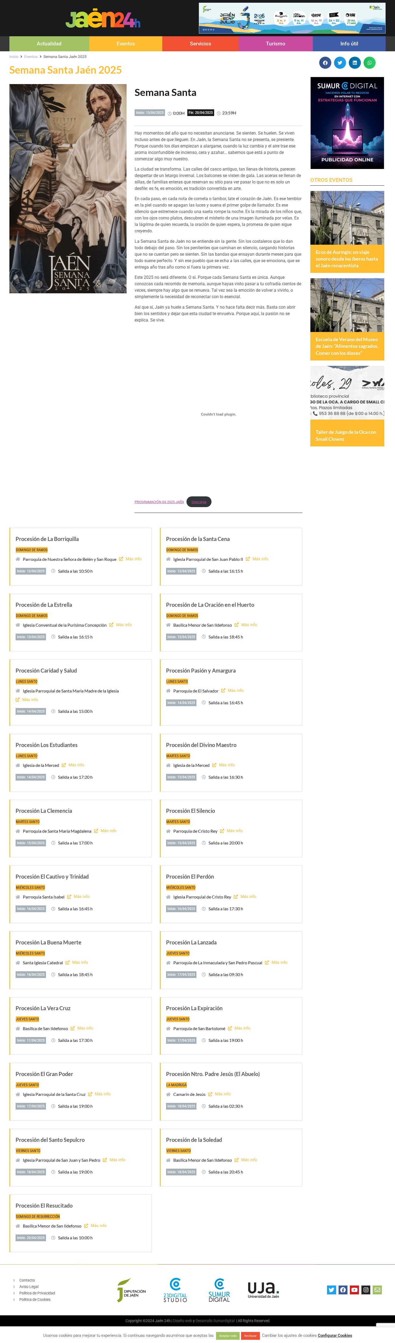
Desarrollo (204, 1321)
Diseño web (182, 1321)
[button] (325, 63)
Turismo (275, 44)
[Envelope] (377, 1290)
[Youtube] (354, 1290)
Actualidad (49, 44)
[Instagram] (366, 1290)
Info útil (349, 44)
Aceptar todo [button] (227, 1336)
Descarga (199, 502)
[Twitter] (331, 1290)
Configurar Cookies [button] (335, 1335)
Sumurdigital (224, 1321)
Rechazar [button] (250, 1336)
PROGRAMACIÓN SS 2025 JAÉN (159, 502)
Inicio (13, 57)
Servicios (200, 44)
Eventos (126, 44)
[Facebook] (343, 1290)
